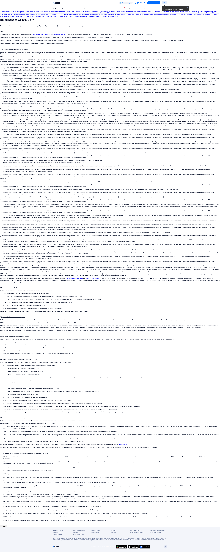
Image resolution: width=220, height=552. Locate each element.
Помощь (113, 532)
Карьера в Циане (57, 534)
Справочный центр (58, 530)
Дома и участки (84, 8)
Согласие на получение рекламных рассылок (107, 16)
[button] (187, 7)
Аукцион (113, 530)
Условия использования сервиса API (194, 11)
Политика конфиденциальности (139, 11)
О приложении (110, 547)
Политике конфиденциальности (156, 539)
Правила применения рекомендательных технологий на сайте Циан (152, 13)
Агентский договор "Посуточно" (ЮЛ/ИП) (20, 16)
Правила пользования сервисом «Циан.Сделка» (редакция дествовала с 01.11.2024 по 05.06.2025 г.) (35, 14)
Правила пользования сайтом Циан (10, 11)
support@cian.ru (123, 444)
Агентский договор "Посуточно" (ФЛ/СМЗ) (44, 16)
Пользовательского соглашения (42, 34)
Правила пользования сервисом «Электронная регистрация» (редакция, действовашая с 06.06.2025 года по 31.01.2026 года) (98, 14)
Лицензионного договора (59, 34)
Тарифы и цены (57, 532)
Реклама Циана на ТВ (136, 530)
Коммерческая (96, 8)
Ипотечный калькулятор (137, 532)
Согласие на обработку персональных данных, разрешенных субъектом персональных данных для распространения (53, 13)
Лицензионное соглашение (27, 11)
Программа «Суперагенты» (157, 530)
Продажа (62, 8)
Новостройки (72, 8)
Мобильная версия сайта (98, 547)
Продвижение (95, 532)
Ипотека (106, 8)
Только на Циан (137, 14)
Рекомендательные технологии (98, 541)
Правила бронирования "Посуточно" (84, 16)
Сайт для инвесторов (78, 534)
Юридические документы (79, 530)
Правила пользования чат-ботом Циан (96, 13)
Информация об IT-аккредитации (65, 16)
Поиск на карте (95, 530)
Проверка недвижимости (157, 532)
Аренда (55, 8)
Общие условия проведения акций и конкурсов (120, 13)
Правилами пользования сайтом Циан (69, 539)
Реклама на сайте (77, 532)
